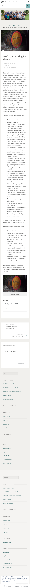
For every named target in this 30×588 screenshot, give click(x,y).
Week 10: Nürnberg (8, 399)
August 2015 (6, 416)
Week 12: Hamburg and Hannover (12, 391)
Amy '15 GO (8, 65)
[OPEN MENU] (2, 6)
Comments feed (7, 459)
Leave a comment (10, 67)
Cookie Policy (8, 581)
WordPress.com (7, 463)
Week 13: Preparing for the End (11, 387)
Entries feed (6, 455)
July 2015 (5, 420)
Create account (7, 448)
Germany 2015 (15, 25)
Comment (21, 363)
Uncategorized (7, 438)
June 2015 (6, 424)
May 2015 (5, 428)
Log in (4, 452)
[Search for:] (10, 373)
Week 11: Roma (7, 395)
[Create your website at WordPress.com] (15, 2)
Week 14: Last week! (8, 384)
